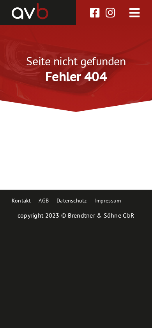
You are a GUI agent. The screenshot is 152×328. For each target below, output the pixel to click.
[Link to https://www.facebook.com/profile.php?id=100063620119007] (95, 12)
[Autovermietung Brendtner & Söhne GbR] (30, 5)
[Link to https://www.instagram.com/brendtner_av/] (110, 12)
